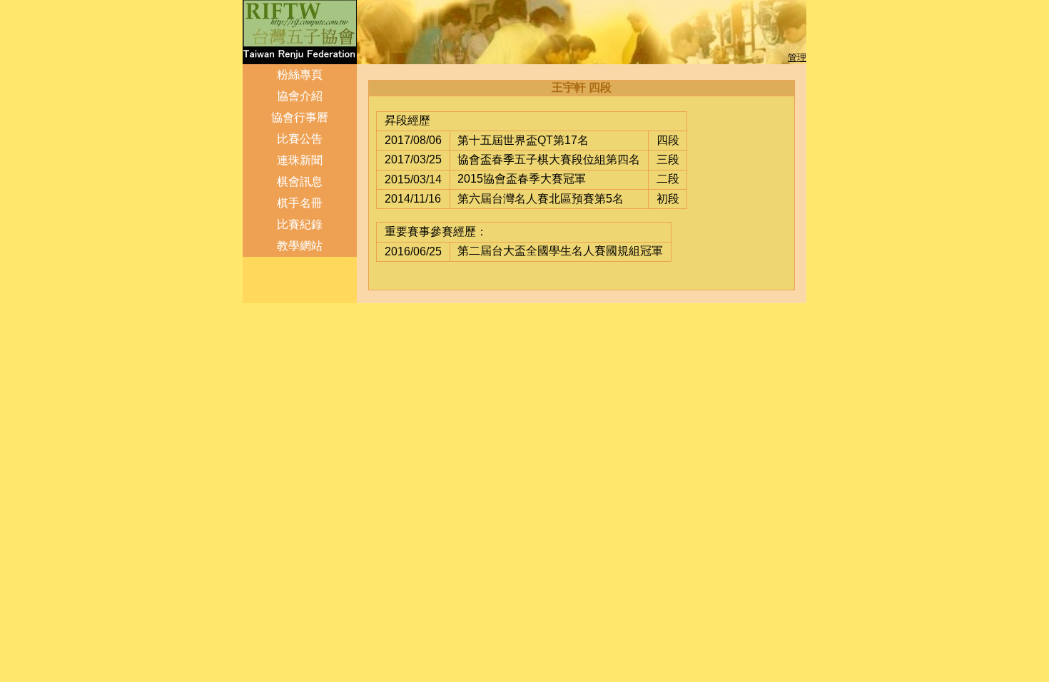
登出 (253, 264)
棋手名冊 (300, 203)
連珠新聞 (300, 160)
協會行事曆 (299, 117)
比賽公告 (300, 139)
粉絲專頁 (300, 74)
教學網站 (300, 246)
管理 (797, 57)
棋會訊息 (300, 181)
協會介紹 (300, 96)
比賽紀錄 (300, 224)
